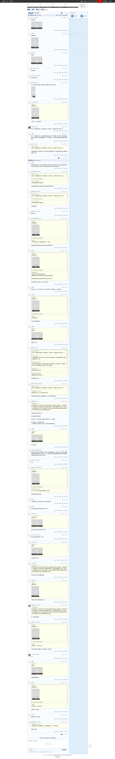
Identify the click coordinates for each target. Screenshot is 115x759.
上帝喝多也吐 (34, 403)
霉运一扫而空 (33, 68)
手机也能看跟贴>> (65, 15)
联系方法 (53, 755)
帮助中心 (70, 755)
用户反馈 (90, 746)
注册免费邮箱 (105, 1)
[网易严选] (90, 1)
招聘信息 (56, 755)
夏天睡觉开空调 (33, 211)
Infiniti (32, 102)
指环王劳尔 (34, 368)
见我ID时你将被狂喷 (34, 218)
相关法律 (63, 755)
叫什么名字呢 (33, 75)
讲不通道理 (33, 272)
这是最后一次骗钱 (34, 383)
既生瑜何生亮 (34, 373)
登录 (100, 1)
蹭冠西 (32, 52)
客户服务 (60, 755)
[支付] (93, 1)
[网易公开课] (85, 1)
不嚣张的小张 (33, 622)
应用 (7, 1)
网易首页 (3, 1)
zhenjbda (33, 181)
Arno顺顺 (32, 654)
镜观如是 (32, 347)
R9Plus (32, 17)
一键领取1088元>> (83, 6)
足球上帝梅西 (34, 391)
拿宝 (32, 144)
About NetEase (45, 755)
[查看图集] (45, 9)
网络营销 (66, 755)
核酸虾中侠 (34, 362)
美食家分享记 (33, 171)
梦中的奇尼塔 (33, 82)
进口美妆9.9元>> (83, 4)
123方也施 (32, 513)
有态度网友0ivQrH (34, 724)
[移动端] (81, 1)
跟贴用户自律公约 (58, 15)
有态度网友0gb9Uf (34, 605)
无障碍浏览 (11, 1)
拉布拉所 (32, 126)
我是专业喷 (33, 460)
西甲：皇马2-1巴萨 (38, 9)
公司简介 (49, 755)
